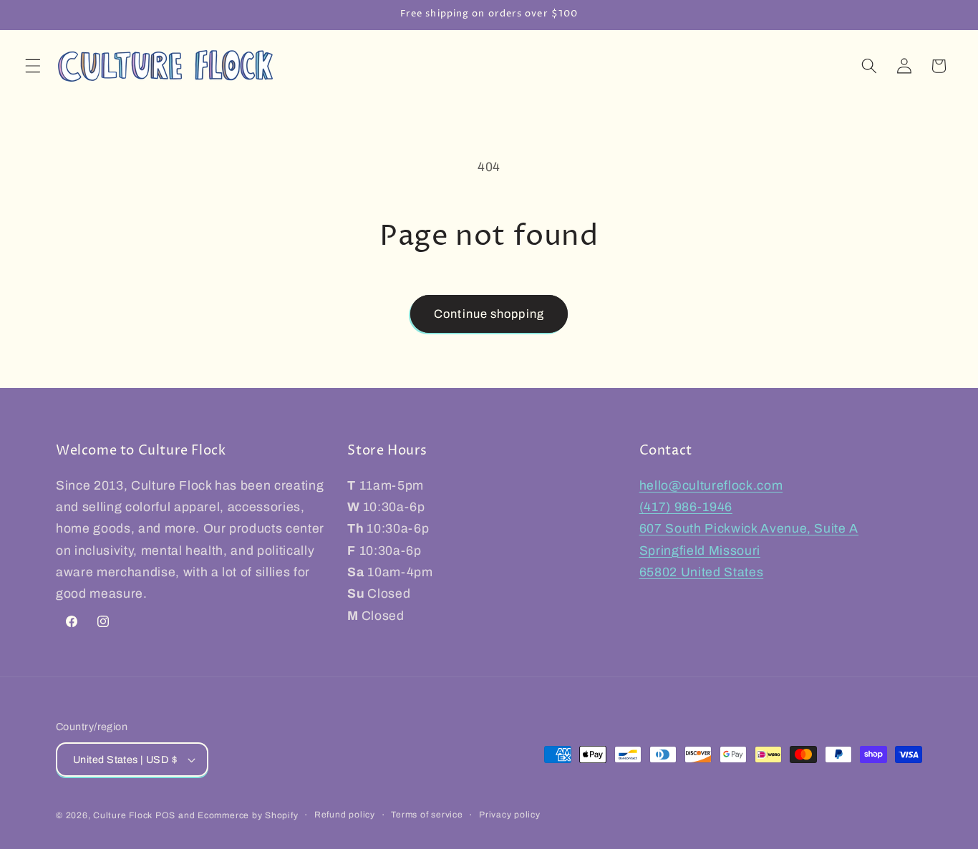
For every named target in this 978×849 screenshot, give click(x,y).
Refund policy (344, 815)
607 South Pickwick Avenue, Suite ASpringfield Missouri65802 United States (748, 550)
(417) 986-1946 (685, 507)
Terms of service (427, 815)
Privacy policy (510, 815)
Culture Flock (124, 815)
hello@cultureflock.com (711, 486)
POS (165, 815)
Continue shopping (489, 314)
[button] (33, 66)
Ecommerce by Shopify (248, 815)
